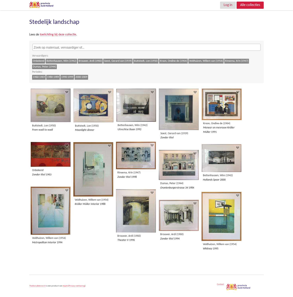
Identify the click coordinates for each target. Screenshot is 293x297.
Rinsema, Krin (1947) (236, 61)
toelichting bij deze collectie (58, 34)
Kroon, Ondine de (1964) (173, 61)
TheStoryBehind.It (37, 286)
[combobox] (146, 47)
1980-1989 (53, 77)
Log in (228, 5)
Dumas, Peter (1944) (44, 66)
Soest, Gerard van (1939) (118, 61)
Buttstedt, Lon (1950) (146, 61)
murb (65, 286)
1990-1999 (67, 77)
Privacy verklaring (77, 286)
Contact (220, 284)
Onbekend (38, 61)
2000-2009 (81, 77)
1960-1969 (39, 77)
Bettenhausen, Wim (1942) (61, 61)
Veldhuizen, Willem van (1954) (206, 61)
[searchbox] (147, 48)
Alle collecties (250, 5)
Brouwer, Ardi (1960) (90, 61)
